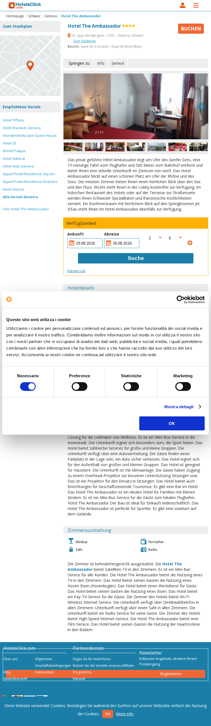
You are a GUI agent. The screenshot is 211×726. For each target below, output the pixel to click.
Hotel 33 (9, 143)
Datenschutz (44, 672)
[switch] (79, 386)
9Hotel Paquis (14, 150)
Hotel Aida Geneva (18, 166)
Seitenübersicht (15, 678)
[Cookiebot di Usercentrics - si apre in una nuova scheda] (181, 300)
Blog (6, 672)
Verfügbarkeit (81, 223)
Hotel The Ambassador (81, 16)
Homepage (15, 16)
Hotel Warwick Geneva (22, 127)
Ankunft (75, 234)
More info (125, 713)
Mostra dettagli (179, 406)
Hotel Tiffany (13, 120)
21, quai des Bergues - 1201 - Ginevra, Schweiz (107, 35)
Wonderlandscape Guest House (30, 135)
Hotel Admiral (14, 158)
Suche (136, 258)
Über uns (10, 659)
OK (172, 423)
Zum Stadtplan (84, 41)
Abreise (111, 234)
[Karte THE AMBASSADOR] (30, 66)
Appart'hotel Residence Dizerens (30, 181)
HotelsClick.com (25, 5)
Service (118, 63)
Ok (107, 713)
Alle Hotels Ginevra (20, 196)
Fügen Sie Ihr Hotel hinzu (92, 659)
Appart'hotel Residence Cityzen (29, 173)
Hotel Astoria (13, 189)
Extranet (79, 678)
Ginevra (51, 16)
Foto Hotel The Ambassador (26, 208)
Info (100, 63)
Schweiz (34, 16)
